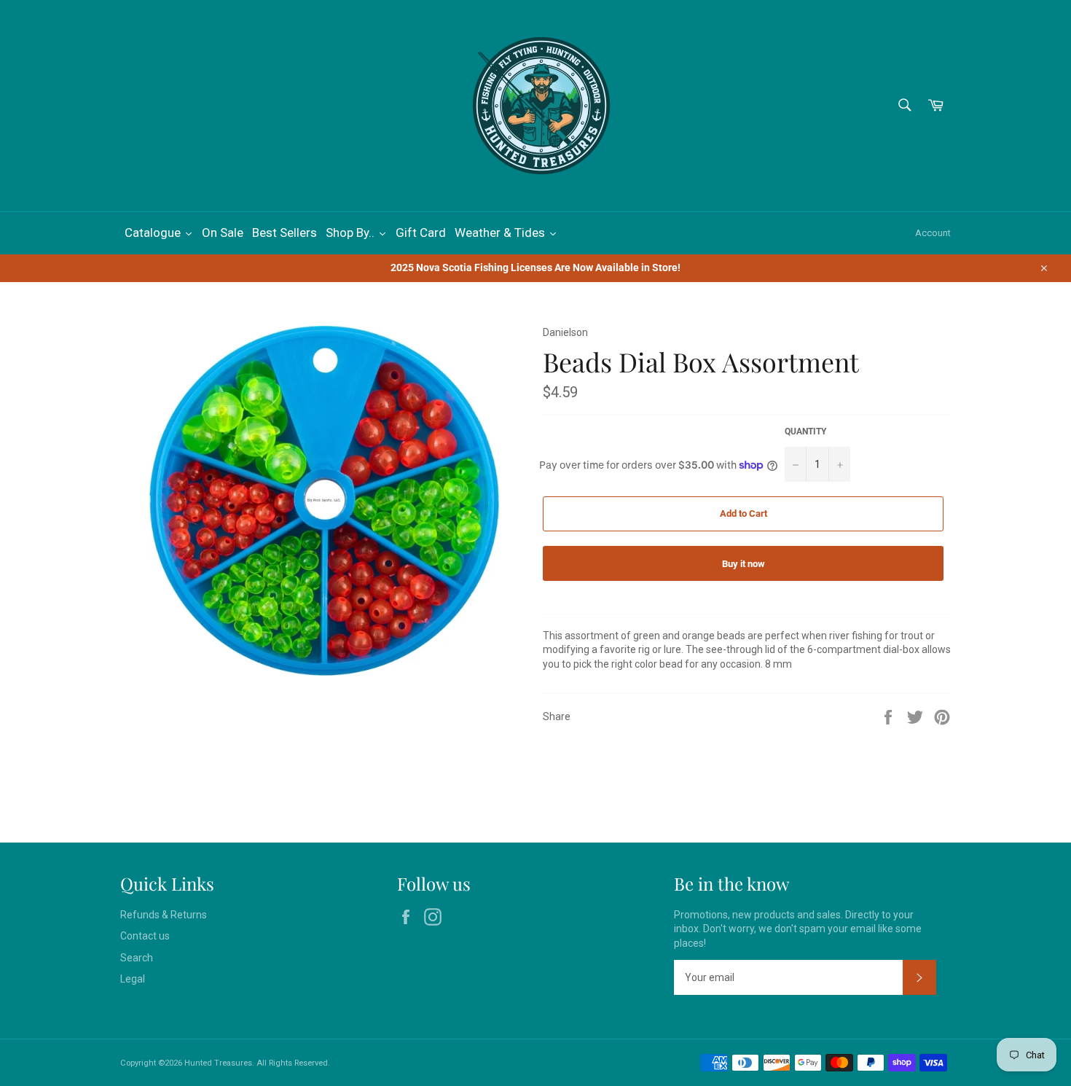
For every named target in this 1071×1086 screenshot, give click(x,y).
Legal (132, 979)
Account (933, 232)
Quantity (805, 431)
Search (136, 958)
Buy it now (743, 563)
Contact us (145, 936)
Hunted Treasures (218, 1063)
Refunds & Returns (163, 915)
